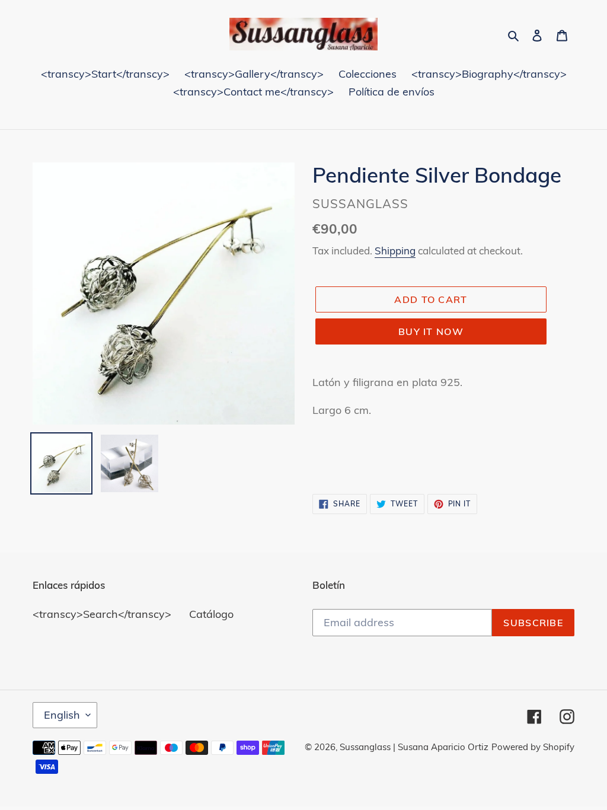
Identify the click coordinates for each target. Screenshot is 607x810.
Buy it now (431, 331)
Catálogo (211, 614)
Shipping (395, 250)
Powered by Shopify (532, 746)
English (62, 715)
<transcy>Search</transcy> (102, 614)
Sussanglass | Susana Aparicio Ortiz (414, 746)
